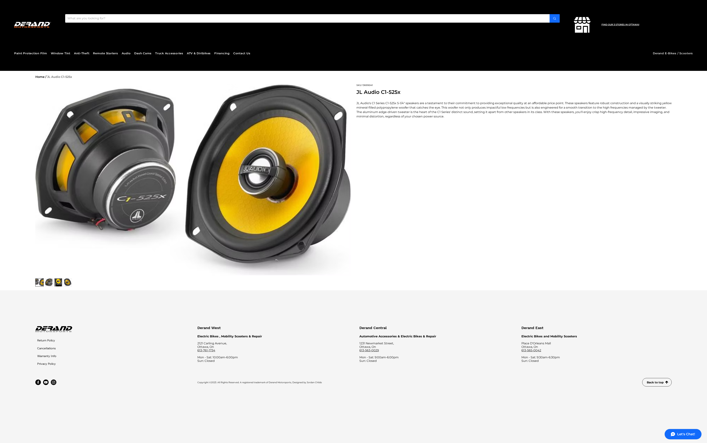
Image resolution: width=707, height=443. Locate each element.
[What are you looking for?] (555, 18)
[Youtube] (46, 382)
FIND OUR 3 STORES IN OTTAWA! (620, 24)
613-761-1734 (206, 350)
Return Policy (46, 340)
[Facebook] (38, 382)
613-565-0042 (531, 350)
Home (40, 77)
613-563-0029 (369, 350)
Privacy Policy (46, 364)
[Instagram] (53, 382)
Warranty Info (46, 356)
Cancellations (46, 348)
